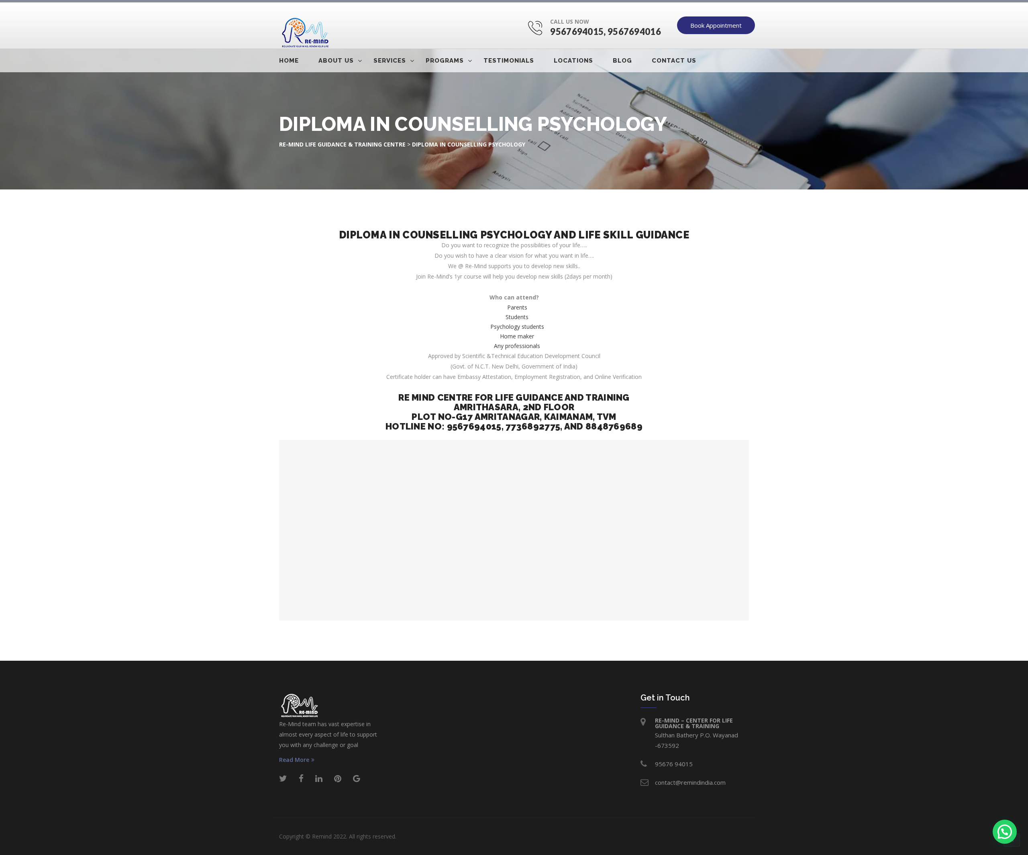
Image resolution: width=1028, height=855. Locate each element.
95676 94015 (674, 764)
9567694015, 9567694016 (605, 31)
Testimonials (508, 60)
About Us (336, 60)
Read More (294, 759)
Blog (622, 60)
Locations (573, 60)
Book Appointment (716, 25)
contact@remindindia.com (690, 782)
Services (389, 60)
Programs (445, 60)
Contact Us (674, 60)
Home (289, 60)
